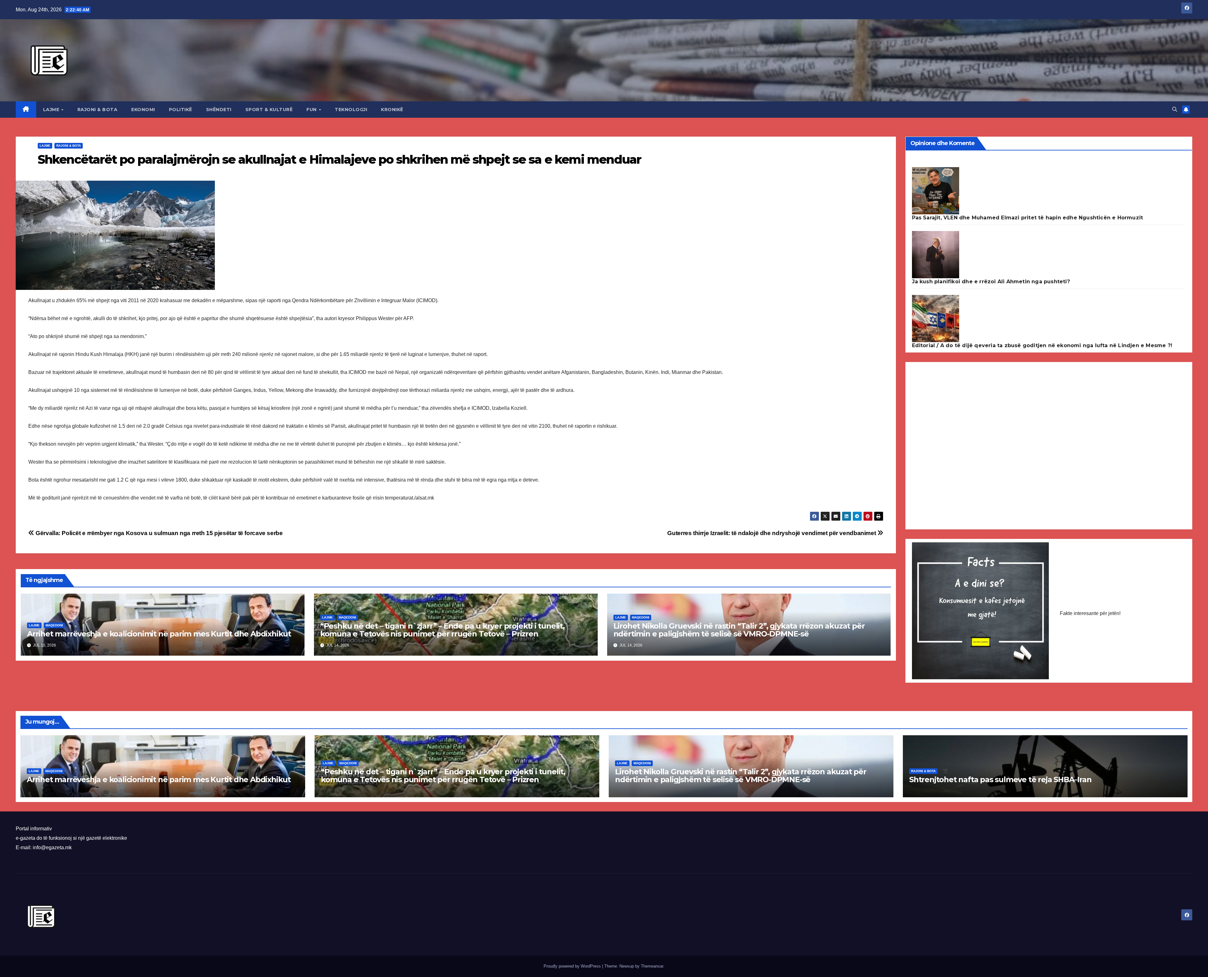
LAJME (52, 109)
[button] (1174, 109)
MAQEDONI (54, 625)
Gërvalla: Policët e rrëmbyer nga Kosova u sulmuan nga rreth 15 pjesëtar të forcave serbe (158, 533)
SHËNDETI (219, 109)
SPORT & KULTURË (269, 109)
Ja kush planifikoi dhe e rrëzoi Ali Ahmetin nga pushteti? (991, 282)
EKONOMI (143, 109)
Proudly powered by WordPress (573, 966)
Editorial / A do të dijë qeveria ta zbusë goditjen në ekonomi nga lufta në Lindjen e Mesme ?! (1042, 345)
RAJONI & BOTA (97, 109)
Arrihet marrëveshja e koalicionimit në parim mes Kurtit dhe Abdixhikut (159, 633)
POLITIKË (180, 109)
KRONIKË (392, 109)
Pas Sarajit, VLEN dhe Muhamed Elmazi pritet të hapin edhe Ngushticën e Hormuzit (1027, 218)
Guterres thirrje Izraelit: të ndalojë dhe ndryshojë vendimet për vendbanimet (772, 533)
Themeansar (652, 966)
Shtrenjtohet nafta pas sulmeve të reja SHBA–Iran (1000, 779)
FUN (312, 109)
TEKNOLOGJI (351, 109)
